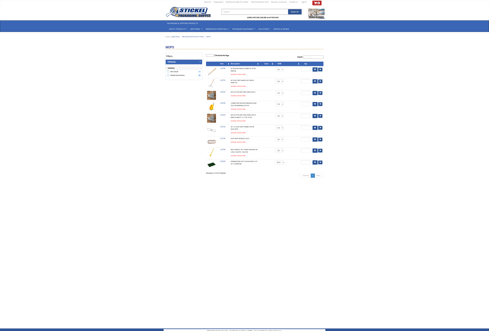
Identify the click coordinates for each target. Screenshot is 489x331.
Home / (169, 37)
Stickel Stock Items (177, 75)
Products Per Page (222, 55)
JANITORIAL (176, 37)
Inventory (171, 68)
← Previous (305, 175)
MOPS (208, 37)
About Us (207, 2)
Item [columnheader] (222, 64)
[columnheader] (292, 64)
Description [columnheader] (235, 64)
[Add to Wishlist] (320, 69)
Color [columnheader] (266, 64)
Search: (300, 57)
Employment (218, 2)
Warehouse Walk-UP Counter (237, 2)
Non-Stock (174, 72)
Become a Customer (279, 2)
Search (295, 11)
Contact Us (293, 2)
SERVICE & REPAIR (281, 29)
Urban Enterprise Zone (260, 2)
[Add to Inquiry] (315, 69)
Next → (319, 175)
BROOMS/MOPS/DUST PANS (193, 37)
